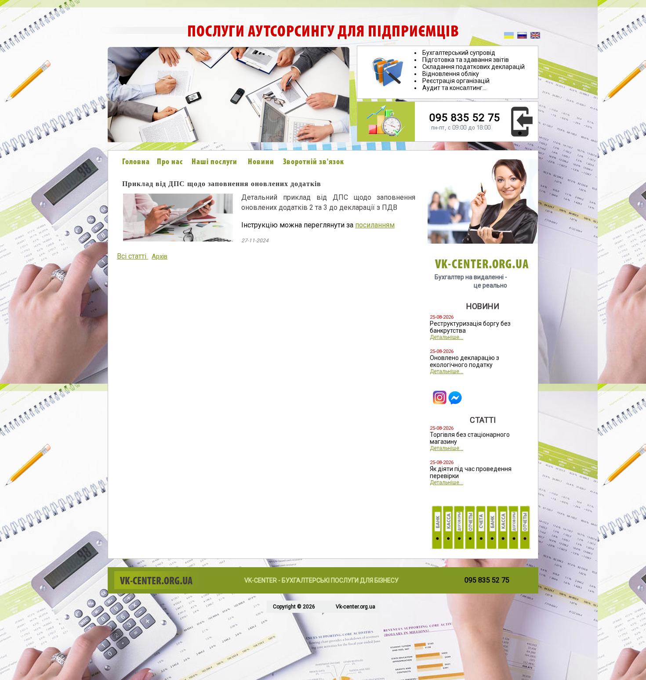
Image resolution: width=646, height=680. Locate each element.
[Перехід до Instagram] (439, 402)
